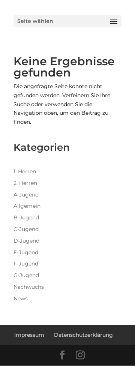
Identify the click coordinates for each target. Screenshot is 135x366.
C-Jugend (26, 229)
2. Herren (25, 183)
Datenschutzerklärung (83, 335)
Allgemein (27, 205)
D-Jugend (26, 240)
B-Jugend (26, 217)
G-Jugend (26, 275)
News (21, 298)
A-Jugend (26, 194)
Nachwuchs (29, 287)
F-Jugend (26, 263)
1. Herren (25, 171)
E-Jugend (26, 252)
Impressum (29, 335)
